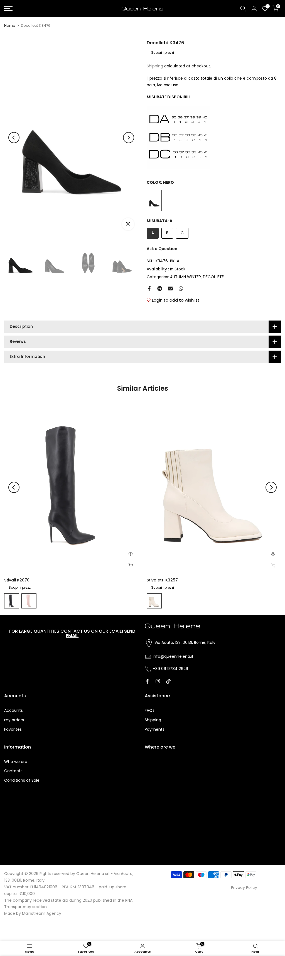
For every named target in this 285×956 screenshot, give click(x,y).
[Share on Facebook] (149, 288)
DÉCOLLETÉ (213, 277)
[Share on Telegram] (159, 288)
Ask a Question (162, 248)
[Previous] (13, 137)
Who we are (15, 761)
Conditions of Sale (22, 780)
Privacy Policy (244, 887)
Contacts (13, 771)
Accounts (13, 710)
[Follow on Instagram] (157, 681)
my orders (14, 720)
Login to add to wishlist (176, 300)
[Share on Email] (170, 288)
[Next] (128, 137)
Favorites (13, 729)
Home (9, 25)
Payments (154, 729)
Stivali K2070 (17, 580)
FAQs (149, 710)
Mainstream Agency (41, 913)
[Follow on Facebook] (147, 681)
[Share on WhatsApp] (180, 288)
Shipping (155, 66)
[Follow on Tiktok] (168, 681)
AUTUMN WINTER (185, 277)
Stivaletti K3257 (162, 580)
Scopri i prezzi (162, 52)
